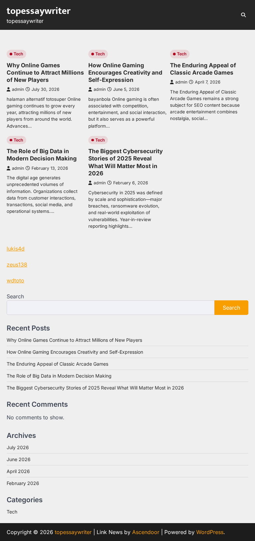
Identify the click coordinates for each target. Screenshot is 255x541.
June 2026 (19, 459)
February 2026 (23, 483)
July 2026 (18, 447)
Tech (18, 53)
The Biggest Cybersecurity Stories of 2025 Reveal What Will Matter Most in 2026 (125, 162)
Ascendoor (145, 532)
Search (15, 296)
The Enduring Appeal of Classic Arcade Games (203, 69)
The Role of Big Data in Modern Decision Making (42, 155)
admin (18, 89)
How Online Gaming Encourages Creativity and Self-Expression (125, 73)
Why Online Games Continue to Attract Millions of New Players (45, 73)
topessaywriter (38, 11)
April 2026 (18, 471)
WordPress (209, 532)
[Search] (243, 15)
